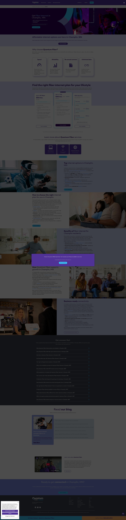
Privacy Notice (14, 508)
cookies (5, 503)
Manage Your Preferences (10, 516)
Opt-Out (10, 513)
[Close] (18, 502)
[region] (10, 510)
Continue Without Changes (10, 510)
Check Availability (63, 262)
